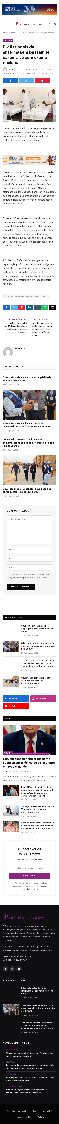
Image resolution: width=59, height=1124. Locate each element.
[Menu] (5, 24)
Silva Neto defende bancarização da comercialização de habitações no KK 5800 (38, 646)
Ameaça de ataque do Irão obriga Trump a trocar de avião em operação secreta (37, 809)
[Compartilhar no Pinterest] (42, 80)
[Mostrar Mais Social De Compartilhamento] (53, 80)
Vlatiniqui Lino (12, 1050)
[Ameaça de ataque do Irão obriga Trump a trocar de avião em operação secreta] (11, 810)
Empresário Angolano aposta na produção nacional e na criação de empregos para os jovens (30, 1066)
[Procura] (54, 24)
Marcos (9, 1074)
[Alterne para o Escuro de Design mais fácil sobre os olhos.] (50, 24)
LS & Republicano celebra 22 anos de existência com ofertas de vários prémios (30, 1079)
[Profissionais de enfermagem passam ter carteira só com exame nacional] (29, 104)
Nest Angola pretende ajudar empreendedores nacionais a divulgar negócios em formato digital (42, 329)
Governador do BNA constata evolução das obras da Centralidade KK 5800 (35, 681)
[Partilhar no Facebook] (10, 80)
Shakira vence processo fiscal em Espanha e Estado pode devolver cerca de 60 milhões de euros (37, 826)
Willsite (41, 1117)
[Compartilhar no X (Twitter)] (26, 80)
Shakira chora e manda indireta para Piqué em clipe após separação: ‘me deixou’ (29, 1054)
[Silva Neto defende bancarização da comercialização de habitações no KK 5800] (29, 405)
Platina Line (42, 1111)
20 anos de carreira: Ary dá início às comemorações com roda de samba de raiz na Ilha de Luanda (28, 442)
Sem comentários (28, 73)
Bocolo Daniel (12, 1086)
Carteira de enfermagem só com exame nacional (26, 296)
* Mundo (8, 753)
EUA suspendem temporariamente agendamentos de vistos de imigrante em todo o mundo (29, 762)
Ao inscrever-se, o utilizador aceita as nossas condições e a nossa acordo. (30, 886)
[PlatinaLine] (29, 24)
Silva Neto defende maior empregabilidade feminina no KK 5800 (37, 629)
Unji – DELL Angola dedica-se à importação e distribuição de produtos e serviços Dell (26, 1091)
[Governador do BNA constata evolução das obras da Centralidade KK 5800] (29, 470)
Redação (16, 69)
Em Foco (8, 40)
